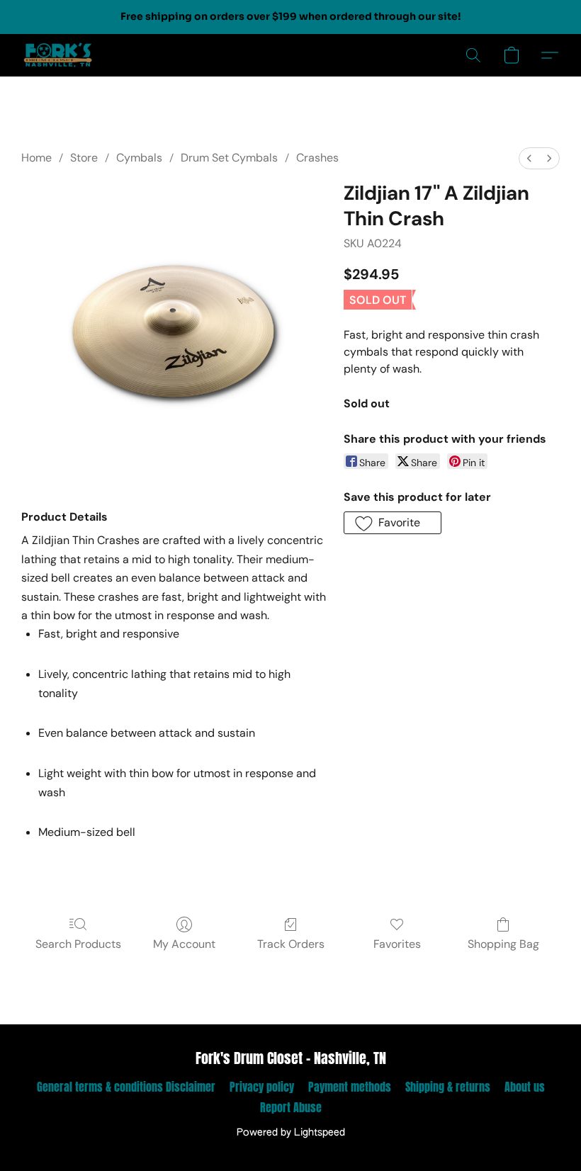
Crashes (317, 157)
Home (36, 157)
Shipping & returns (447, 1086)
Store (84, 157)
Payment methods (349, 1086)
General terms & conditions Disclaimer (126, 1086)
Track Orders (291, 944)
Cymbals (139, 157)
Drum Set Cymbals (229, 157)
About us (524, 1086)
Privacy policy (262, 1086)
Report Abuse (291, 1107)
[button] (58, 55)
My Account (184, 944)
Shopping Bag (503, 944)
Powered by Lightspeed (291, 1133)
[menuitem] (529, 158)
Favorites (397, 944)
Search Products (78, 944)
